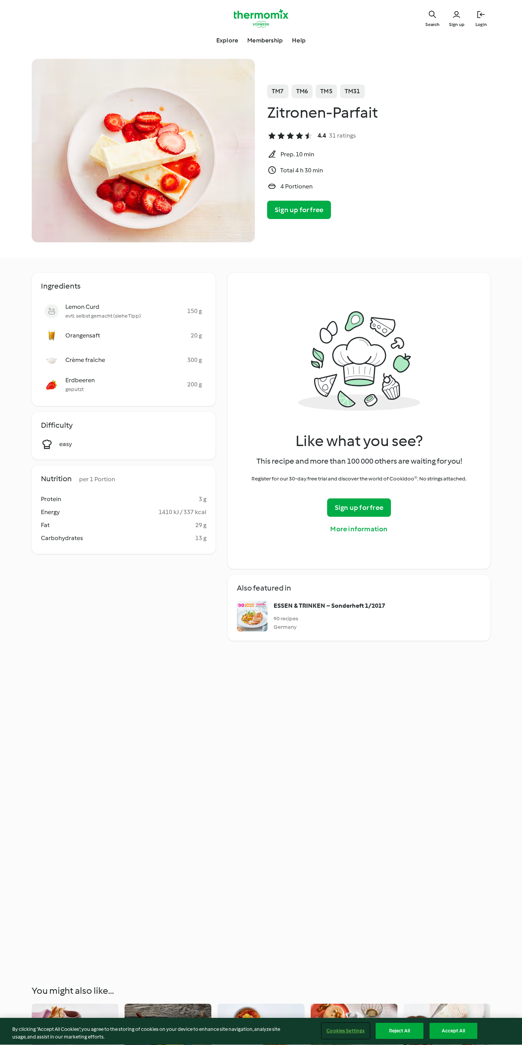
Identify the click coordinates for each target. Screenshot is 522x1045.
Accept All (453, 1031)
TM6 (302, 91)
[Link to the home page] (261, 18)
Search (432, 24)
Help (299, 40)
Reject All (399, 1031)
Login (481, 24)
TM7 (278, 91)
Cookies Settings (345, 1031)
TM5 (326, 91)
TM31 (352, 91)
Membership (265, 40)
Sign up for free (299, 210)
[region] (261, 1031)
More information (358, 529)
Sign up (456, 24)
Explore (227, 40)
